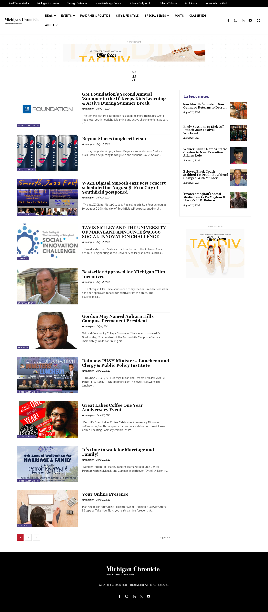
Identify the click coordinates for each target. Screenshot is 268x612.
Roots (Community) (28, 125)
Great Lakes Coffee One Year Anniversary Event (112, 408)
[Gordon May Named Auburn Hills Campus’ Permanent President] (47, 330)
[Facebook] (228, 20)
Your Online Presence (105, 494)
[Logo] (134, 573)
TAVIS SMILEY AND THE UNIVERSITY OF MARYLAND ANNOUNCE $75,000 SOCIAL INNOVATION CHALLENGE (124, 232)
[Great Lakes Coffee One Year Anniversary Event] (47, 419)
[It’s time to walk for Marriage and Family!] (47, 464)
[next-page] (36, 537)
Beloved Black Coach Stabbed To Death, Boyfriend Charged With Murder (205, 175)
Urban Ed (23, 258)
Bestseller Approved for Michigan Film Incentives (123, 274)
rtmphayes (87, 108)
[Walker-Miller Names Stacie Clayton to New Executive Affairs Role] (238, 155)
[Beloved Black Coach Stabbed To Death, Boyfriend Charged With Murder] (238, 177)
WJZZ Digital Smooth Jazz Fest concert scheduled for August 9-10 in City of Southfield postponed (124, 188)
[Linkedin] (243, 20)
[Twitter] (141, 596)
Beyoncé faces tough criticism (114, 138)
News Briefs (24, 525)
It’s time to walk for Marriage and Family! (118, 452)
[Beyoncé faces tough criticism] (47, 153)
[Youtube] (250, 20)
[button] (258, 20)
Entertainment (26, 169)
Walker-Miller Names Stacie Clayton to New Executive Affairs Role (205, 152)
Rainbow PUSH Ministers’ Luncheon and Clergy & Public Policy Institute (125, 363)
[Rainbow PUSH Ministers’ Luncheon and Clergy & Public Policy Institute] (47, 375)
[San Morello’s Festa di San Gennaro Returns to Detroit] (238, 110)
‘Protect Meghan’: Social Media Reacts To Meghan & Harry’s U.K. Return (204, 197)
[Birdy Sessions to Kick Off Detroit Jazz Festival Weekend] (238, 133)
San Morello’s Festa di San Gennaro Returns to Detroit (205, 106)
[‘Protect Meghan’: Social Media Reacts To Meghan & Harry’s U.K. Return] (238, 200)
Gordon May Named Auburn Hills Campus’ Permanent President (118, 319)
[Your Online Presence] (47, 508)
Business (23, 347)
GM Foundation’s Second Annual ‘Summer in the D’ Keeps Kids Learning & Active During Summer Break (124, 99)
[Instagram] (235, 20)
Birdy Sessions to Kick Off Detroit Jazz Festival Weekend (203, 130)
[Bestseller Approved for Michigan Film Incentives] (47, 286)
